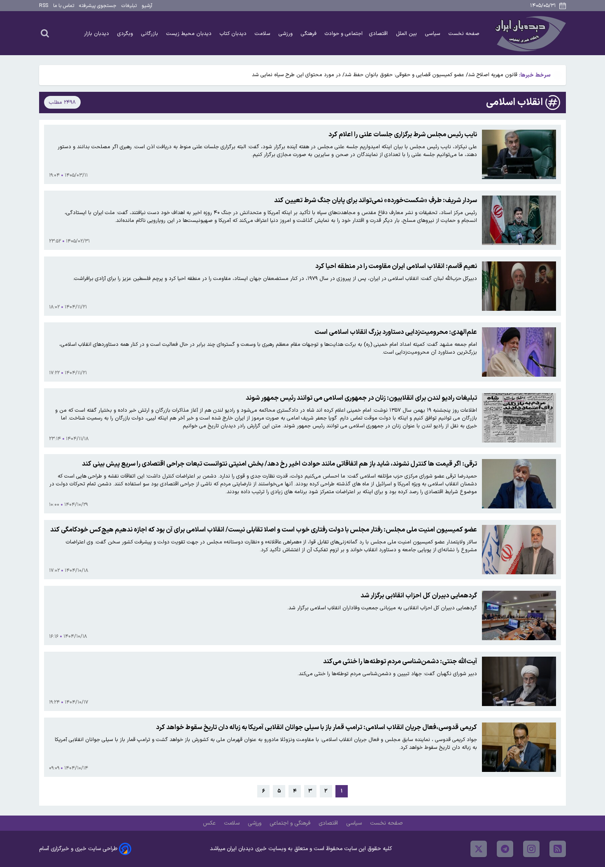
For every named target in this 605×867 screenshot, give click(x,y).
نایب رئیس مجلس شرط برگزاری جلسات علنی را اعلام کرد (402, 135)
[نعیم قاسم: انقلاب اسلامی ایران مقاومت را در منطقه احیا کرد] (519, 286)
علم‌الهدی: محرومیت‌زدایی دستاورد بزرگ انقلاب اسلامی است (395, 332)
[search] (45, 33)
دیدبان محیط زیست (189, 33)
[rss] (557, 849)
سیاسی (433, 33)
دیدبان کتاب (234, 33)
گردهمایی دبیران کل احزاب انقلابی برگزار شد (419, 596)
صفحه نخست (464, 33)
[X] (478, 849)
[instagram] (531, 849)
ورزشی (286, 33)
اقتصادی (379, 33)
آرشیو (147, 5)
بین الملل (407, 33)
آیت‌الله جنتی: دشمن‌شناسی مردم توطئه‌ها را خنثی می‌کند (400, 662)
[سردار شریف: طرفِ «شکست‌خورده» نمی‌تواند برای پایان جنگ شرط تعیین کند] (519, 220)
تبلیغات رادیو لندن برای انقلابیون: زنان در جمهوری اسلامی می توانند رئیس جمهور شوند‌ (361, 398)
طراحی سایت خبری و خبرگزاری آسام (78, 848)
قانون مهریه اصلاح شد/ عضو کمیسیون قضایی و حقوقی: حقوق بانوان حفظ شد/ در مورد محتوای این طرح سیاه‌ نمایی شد (384, 75)
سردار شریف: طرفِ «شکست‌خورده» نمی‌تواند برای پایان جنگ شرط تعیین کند (375, 200)
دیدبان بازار (97, 33)
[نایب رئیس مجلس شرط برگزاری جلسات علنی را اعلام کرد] (519, 154)
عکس (210, 823)
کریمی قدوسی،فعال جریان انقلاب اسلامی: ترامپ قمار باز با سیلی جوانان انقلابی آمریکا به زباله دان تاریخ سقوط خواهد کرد (316, 727)
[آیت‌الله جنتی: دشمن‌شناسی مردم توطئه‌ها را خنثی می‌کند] (519, 681)
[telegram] (505, 849)
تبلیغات (129, 5)
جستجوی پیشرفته (97, 5)
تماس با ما (63, 5)
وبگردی (126, 33)
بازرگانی (150, 33)
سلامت (263, 33)
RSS (43, 5)
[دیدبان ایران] (529, 33)
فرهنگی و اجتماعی (291, 823)
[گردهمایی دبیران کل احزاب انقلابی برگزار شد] (519, 615)
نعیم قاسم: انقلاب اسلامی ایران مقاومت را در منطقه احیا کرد (396, 266)
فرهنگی (309, 33)
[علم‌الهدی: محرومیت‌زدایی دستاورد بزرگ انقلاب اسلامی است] (519, 352)
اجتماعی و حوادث (344, 33)
